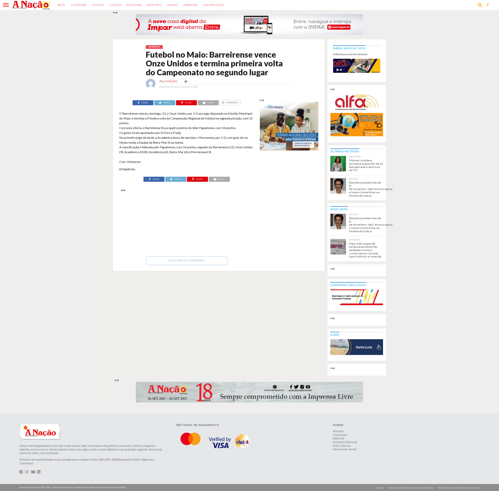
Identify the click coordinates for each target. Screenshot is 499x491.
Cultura (115, 4)
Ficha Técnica (341, 445)
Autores (338, 431)
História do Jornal (345, 449)
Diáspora (190, 4)
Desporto (154, 4)
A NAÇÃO (171, 81)
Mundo (172, 4)
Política (98, 4)
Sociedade (79, 4)
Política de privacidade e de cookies (410, 488)
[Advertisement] (186, 221)
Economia (134, 4)
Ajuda (380, 488)
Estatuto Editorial (345, 442)
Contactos (340, 434)
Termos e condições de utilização (458, 488)
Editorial (338, 438)
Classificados (213, 4)
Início (61, 4)
